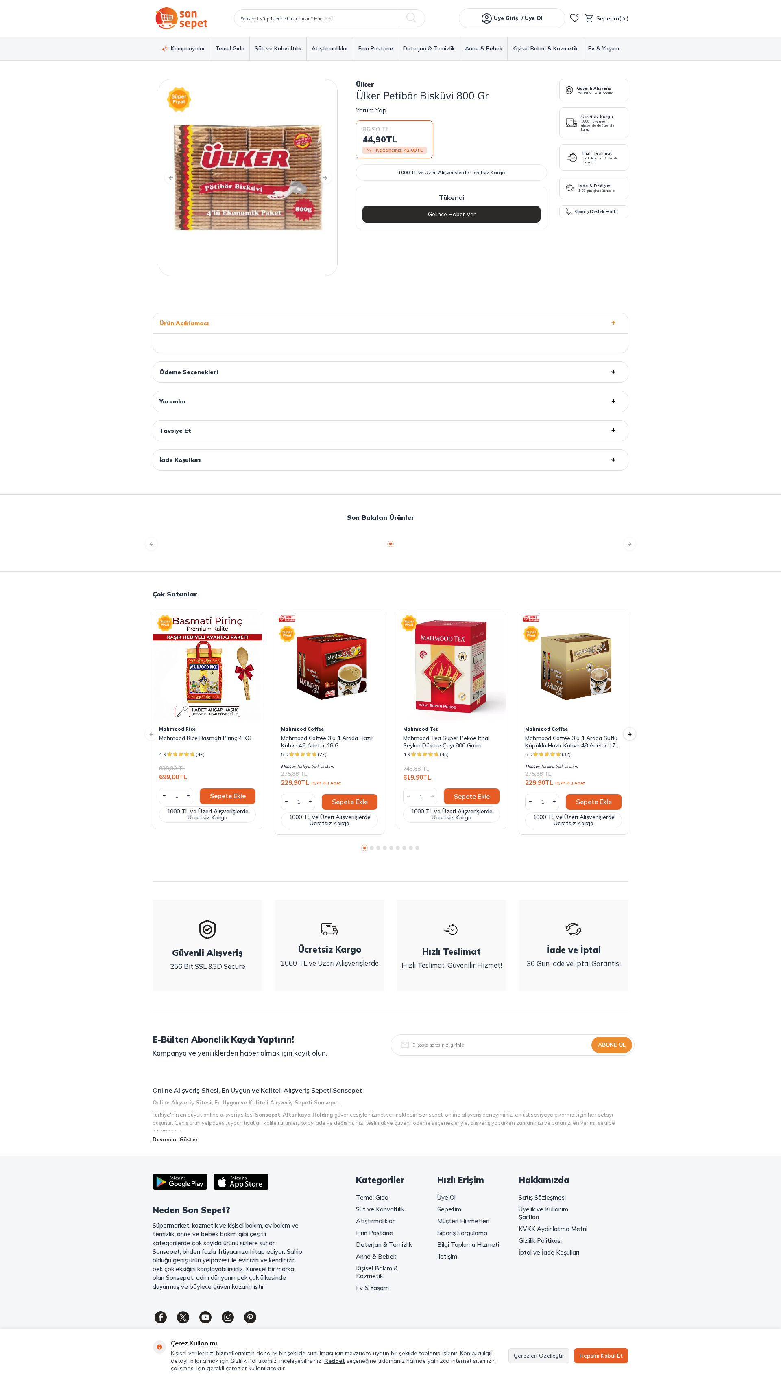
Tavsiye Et (175, 430)
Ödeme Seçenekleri (188, 372)
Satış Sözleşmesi (542, 1197)
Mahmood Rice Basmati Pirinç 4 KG (205, 738)
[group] (248, 177)
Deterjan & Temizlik (429, 48)
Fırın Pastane (375, 48)
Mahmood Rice (177, 729)
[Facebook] (161, 1317)
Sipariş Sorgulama (462, 1233)
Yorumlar (173, 401)
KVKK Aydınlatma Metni (553, 1229)
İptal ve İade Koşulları (549, 1252)
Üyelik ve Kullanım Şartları (543, 1213)
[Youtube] (205, 1317)
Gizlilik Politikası (540, 1240)
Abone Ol (612, 1044)
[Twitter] (183, 1317)
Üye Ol (446, 1197)
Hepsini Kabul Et (601, 1355)
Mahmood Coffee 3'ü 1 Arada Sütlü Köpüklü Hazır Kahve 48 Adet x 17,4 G (572, 741)
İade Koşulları (180, 460)
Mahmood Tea (421, 729)
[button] (171, 177)
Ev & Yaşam (603, 48)
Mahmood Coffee (302, 729)
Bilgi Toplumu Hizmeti (468, 1244)
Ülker (365, 84)
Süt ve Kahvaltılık (278, 48)
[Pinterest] (250, 1317)
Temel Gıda (229, 48)
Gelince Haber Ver (452, 214)
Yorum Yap (371, 110)
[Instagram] (228, 1317)
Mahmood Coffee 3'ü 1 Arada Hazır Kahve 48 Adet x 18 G (327, 741)
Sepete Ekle (228, 796)
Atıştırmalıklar (330, 48)
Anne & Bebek (483, 48)
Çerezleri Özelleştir (539, 1355)
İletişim (447, 1256)
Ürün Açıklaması (184, 323)
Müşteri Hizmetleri (463, 1221)
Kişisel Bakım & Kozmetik (545, 48)
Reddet (334, 1360)
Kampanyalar (188, 48)
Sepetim (449, 1209)
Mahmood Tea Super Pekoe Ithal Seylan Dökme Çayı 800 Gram (446, 741)
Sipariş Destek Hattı (595, 212)
